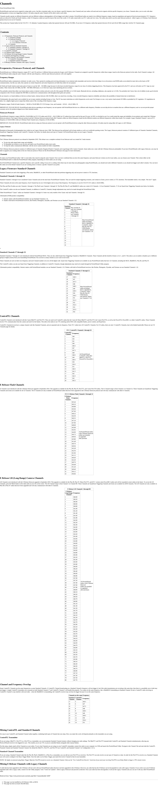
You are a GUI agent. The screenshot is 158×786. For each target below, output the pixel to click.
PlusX (35, 755)
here (96, 81)
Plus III (31, 755)
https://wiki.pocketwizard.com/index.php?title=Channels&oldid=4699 (30, 776)
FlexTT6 (27, 741)
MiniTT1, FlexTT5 (16, 741)
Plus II (49, 755)
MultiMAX (41, 755)
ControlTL (12, 734)
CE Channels (137, 23)
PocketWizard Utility (115, 746)
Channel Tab (134, 746)
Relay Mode (123, 760)
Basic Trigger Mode (24, 757)
